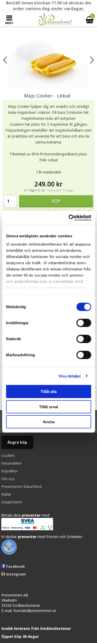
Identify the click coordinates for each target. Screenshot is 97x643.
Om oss (7, 478)
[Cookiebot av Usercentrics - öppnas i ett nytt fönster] (69, 217)
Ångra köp (17, 442)
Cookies (8, 455)
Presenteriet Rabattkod (21, 486)
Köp (56, 201)
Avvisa (49, 422)
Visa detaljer (69, 376)
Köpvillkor (9, 470)
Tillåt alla (49, 391)
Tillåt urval (48, 406)
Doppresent (11, 502)
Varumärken (11, 463)
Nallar (6, 494)
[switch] (83, 323)
